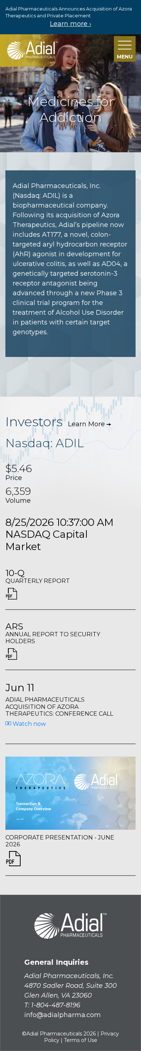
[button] (125, 49)
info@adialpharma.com (62, 1015)
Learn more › (70, 24)
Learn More (86, 424)
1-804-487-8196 (55, 1005)
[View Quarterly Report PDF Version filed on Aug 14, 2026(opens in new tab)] (11, 596)
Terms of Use (80, 1040)
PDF (13, 858)
